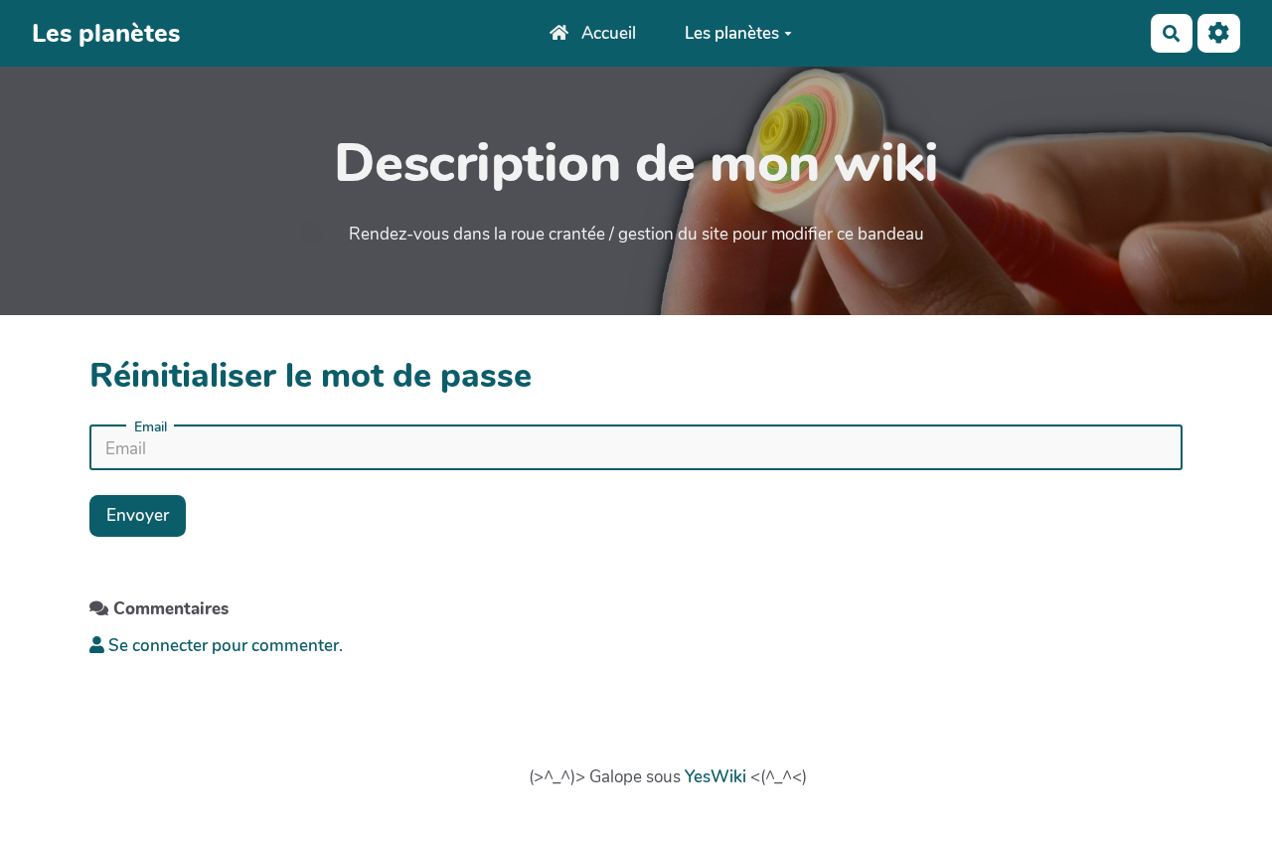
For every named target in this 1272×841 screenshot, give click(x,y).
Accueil (606, 33)
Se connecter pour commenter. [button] (223, 645)
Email (150, 427)
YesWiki (715, 776)
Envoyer (137, 515)
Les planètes (732, 33)
